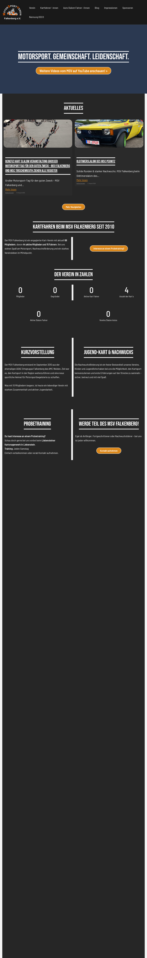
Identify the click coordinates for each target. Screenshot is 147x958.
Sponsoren (127, 7)
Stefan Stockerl (9, 192)
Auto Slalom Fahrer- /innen (76, 7)
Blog (97, 7)
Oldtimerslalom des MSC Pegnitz (95, 161)
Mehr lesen (10, 189)
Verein (32, 7)
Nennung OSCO (36, 16)
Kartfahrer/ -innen (49, 7)
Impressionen (110, 7)
